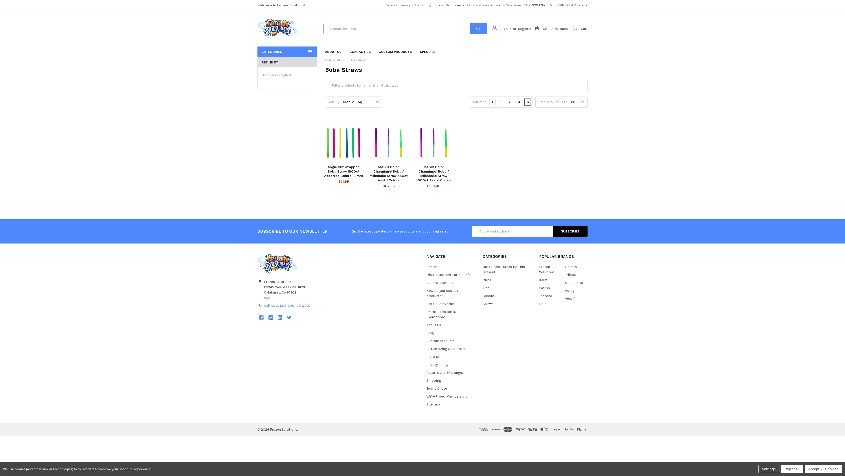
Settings (769, 469)
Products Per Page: (553, 102)
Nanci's (571, 267)
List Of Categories (440, 304)
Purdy (569, 290)
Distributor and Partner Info (448, 275)
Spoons (489, 296)
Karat (543, 280)
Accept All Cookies (823, 469)
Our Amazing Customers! (446, 349)
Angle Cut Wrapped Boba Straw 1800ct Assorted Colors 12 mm (343, 171)
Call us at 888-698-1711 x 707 (287, 305)
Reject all (792, 469)
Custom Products (395, 52)
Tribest (570, 275)
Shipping (433, 380)
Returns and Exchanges (445, 372)
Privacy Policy (437, 365)
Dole (542, 304)
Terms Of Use (436, 388)
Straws (488, 304)
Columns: (479, 102)
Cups (487, 280)
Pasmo (544, 288)
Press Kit (433, 357)
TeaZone (545, 296)
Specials (427, 52)
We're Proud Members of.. (446, 396)
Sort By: (334, 102)
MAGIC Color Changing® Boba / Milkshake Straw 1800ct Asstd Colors (434, 173)
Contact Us (360, 52)
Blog (430, 333)
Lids (486, 288)
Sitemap (433, 404)
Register (524, 29)
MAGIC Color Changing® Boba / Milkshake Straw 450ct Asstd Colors (388, 173)
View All (571, 298)
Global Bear (574, 283)
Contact (432, 267)
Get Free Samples (440, 283)
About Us (333, 52)
